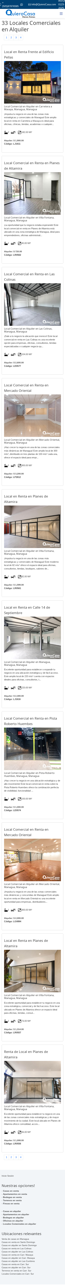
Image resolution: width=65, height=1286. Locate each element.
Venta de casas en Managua (15, 1239)
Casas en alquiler (12, 1211)
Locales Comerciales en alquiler (19, 1224)
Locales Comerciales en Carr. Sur (18, 1274)
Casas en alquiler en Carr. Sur (16, 1267)
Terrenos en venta (12, 1200)
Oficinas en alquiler (13, 1221)
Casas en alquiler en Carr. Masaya (18, 1258)
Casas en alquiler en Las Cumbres (18, 1261)
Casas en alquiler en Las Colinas (17, 1251)
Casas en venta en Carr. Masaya (17, 1255)
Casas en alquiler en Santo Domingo (19, 1245)
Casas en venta (11, 1191)
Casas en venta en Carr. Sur (15, 1264)
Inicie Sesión (8, 1176)
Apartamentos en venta (15, 1194)
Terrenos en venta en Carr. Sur (16, 1270)
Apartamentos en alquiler (16, 1214)
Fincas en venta (11, 1203)
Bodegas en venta (12, 1197)
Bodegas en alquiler (13, 1217)
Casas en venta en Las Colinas (16, 1248)
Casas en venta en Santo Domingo (18, 1242)
